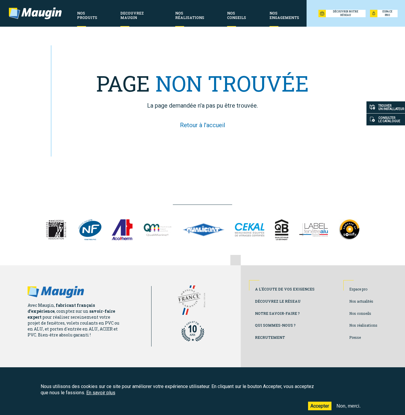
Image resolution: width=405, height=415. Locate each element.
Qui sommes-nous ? (275, 325)
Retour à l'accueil (202, 125)
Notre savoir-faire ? (277, 313)
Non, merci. (349, 405)
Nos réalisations (363, 325)
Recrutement (270, 337)
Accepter (319, 405)
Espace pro (358, 289)
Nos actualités (361, 301)
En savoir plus (100, 392)
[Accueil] (35, 13)
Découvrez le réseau (278, 301)
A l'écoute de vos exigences (285, 289)
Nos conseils (360, 313)
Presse (355, 337)
